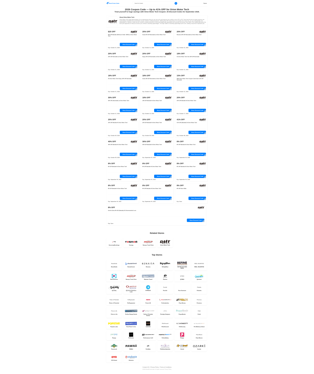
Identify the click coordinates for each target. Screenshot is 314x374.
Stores (205, 3)
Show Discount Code (128, 44)
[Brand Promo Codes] (112, 3)
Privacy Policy (155, 367)
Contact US (146, 367)
